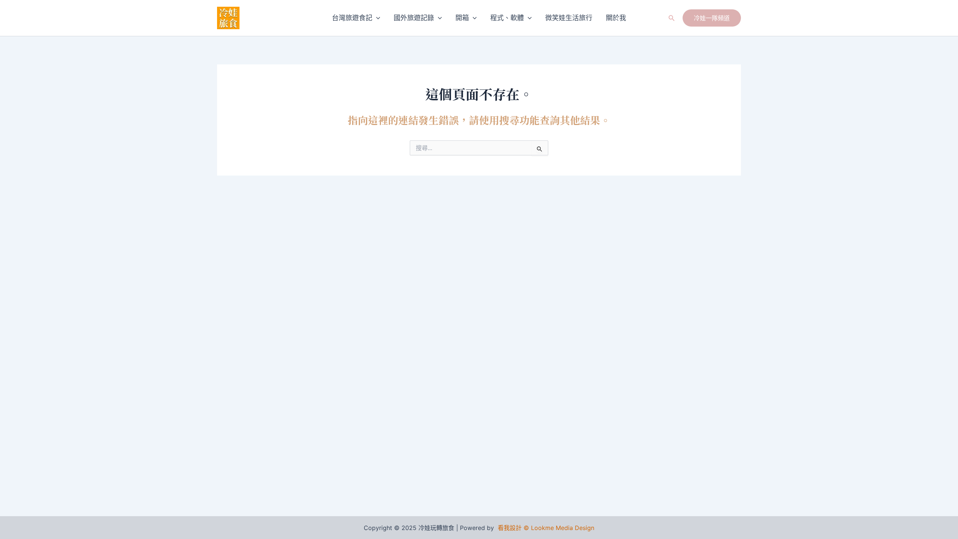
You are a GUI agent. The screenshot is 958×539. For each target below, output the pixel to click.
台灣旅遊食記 (352, 18)
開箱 (462, 18)
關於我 (616, 18)
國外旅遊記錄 (414, 18)
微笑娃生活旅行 (568, 18)
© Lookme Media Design (559, 528)
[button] (376, 18)
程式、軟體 (507, 18)
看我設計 (510, 528)
